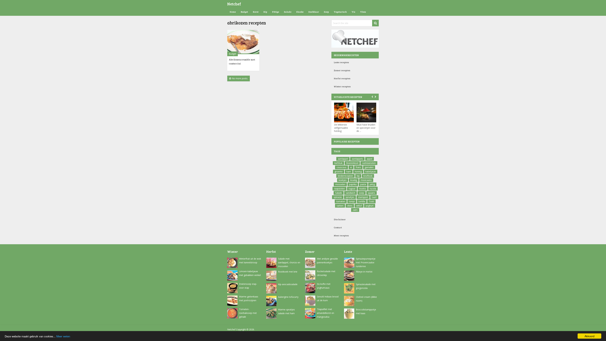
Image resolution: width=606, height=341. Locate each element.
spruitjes (350, 197)
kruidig (353, 180)
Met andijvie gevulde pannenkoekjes (327, 260)
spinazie (338, 197)
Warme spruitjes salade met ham (286, 311)
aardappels (357, 158)
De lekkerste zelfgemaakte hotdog (341, 127)
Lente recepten (341, 62)
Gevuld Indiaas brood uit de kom (328, 298)
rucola (373, 188)
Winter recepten (342, 86)
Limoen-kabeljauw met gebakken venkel (250, 273)
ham (348, 171)
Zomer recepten (342, 70)
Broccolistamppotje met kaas (366, 311)
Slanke (299, 11)
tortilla (362, 201)
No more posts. (240, 78)
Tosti (371, 201)
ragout (352, 188)
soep (361, 192)
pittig (372, 184)
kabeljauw (370, 171)
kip (358, 175)
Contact (338, 227)
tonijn (352, 201)
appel (369, 158)
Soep (326, 11)
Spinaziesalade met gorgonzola (366, 286)
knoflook (367, 175)
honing (358, 171)
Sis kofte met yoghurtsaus (323, 285)
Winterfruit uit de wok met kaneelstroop (250, 260)
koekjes (343, 180)
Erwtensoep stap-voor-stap (248, 285)
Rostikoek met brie (287, 271)
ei (351, 167)
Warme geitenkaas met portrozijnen (248, 298)
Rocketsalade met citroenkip (326, 273)
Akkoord (589, 336)
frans (358, 167)
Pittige (275, 11)
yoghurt (370, 205)
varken (340, 205)
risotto (362, 188)
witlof (359, 205)
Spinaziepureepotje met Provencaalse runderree (365, 262)
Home (233, 11)
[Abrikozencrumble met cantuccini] (243, 42)
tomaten (340, 201)
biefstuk (338, 163)
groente (339, 171)
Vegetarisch (340, 11)
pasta (363, 184)
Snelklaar (313, 11)
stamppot (363, 197)
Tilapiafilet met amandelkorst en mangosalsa (325, 313)
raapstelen (339, 188)
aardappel (343, 158)
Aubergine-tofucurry (288, 296)
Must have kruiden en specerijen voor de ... (365, 127)
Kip (265, 11)
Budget (244, 11)
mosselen (340, 184)
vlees (349, 205)
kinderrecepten (345, 175)
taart (374, 197)
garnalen (369, 167)
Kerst (255, 11)
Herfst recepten (342, 78)
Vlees (363, 11)
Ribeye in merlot (364, 271)
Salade (287, 11)
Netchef (234, 3)
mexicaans (366, 180)
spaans (371, 192)
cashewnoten (369, 163)
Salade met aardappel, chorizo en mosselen (289, 262)
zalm (355, 209)
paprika (352, 184)
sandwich (350, 192)
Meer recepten (341, 235)
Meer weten (63, 336)
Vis (353, 11)
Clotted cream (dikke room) (366, 298)
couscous (341, 167)
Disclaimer (340, 219)
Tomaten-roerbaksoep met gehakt (248, 313)
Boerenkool (352, 163)
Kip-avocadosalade (287, 284)
